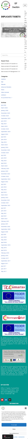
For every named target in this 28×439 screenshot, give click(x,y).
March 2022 (4, 195)
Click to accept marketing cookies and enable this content (14, 30)
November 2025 (5, 113)
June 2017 (4, 268)
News (2, 89)
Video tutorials (5, 92)
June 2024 (4, 139)
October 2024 (5, 129)
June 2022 (4, 187)
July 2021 (3, 208)
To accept (14, 425)
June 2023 (4, 158)
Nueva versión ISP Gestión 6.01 (9, 66)
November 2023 (5, 150)
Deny (14, 429)
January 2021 (4, 224)
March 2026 (4, 108)
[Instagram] (9, 399)
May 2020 (4, 239)
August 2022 (4, 181)
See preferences (14, 433)
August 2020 (4, 232)
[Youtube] (2, 399)
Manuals (3, 84)
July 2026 (3, 105)
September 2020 (5, 229)
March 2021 (4, 218)
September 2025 (5, 118)
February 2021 (5, 221)
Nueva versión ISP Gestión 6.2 (9, 63)
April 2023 (4, 163)
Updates (3, 79)
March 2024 (4, 144)
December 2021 (5, 200)
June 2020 (4, 237)
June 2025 (4, 121)
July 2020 (3, 234)
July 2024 (3, 137)
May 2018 (4, 247)
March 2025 (4, 126)
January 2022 (4, 197)
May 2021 (4, 213)
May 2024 (4, 142)
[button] (25, 408)
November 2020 (5, 226)
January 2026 (4, 110)
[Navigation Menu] (25, 5)
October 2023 (5, 152)
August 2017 (4, 263)
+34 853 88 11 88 (9, 393)
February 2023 (5, 168)
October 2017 (5, 258)
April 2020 (4, 242)
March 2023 (4, 166)
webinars (3, 95)
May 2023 (4, 160)
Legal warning (21, 437)
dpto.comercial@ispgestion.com (9, 392)
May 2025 (4, 123)
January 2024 (4, 147)
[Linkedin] (6, 399)
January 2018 (4, 255)
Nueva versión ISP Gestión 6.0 (9, 69)
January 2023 (4, 171)
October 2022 (5, 176)
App (2, 81)
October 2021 (5, 203)
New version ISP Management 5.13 (10, 71)
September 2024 (5, 131)
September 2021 (5, 205)
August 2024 (4, 134)
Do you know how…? (6, 97)
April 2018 (4, 250)
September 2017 (5, 261)
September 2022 (5, 179)
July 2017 (3, 266)
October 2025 (5, 115)
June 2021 (4, 210)
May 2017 (4, 271)
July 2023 (3, 155)
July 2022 (3, 184)
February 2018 (5, 253)
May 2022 (4, 189)
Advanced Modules (6, 87)
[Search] (25, 55)
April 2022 (4, 192)
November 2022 (5, 173)
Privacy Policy (15, 437)
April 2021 (4, 216)
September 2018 (5, 245)
